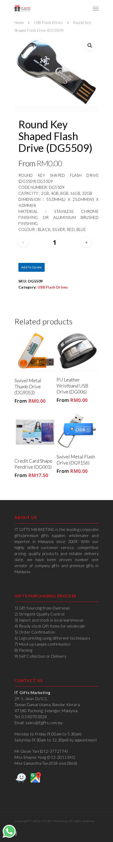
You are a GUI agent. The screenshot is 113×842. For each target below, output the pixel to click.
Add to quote (31, 267)
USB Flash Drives (48, 22)
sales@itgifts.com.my (44, 722)
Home (19, 22)
